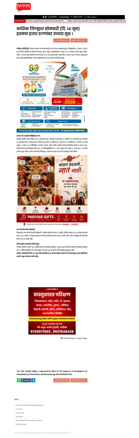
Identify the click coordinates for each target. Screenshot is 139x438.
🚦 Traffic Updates (90, 17)
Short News (19, 416)
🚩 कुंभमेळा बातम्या (76, 17)
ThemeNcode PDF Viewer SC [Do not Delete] (29, 420)
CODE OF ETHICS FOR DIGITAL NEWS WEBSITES (30, 405)
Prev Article (62, 40)
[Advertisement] (52, 273)
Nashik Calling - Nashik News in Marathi (24, 433)
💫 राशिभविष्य (52, 17)
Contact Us (19, 409)
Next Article (78, 40)
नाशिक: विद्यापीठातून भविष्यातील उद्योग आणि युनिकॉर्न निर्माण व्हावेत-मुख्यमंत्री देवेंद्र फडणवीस (81, 21)
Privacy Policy (20, 413)
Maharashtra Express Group (60, 433)
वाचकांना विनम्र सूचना (21, 424)
